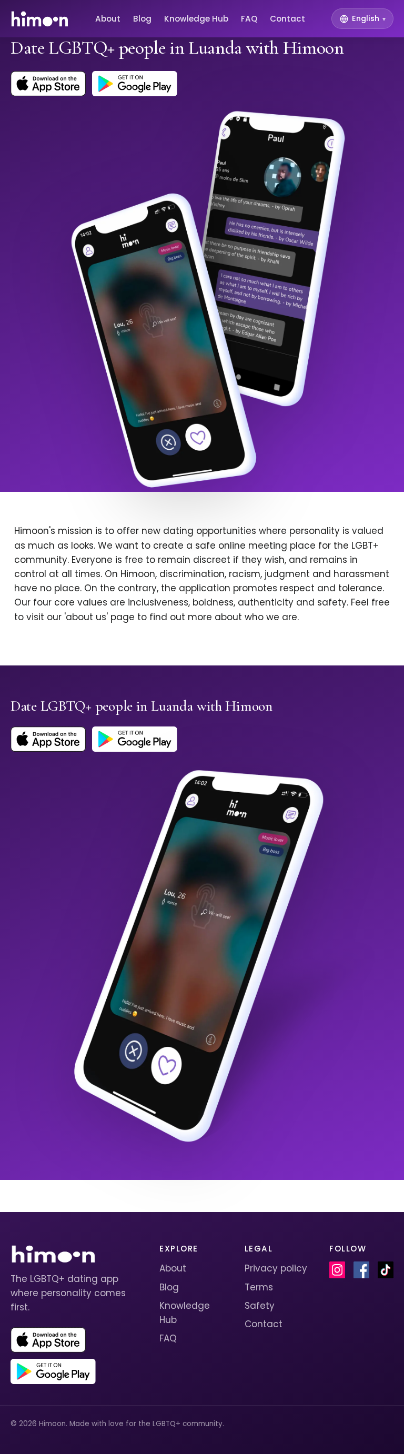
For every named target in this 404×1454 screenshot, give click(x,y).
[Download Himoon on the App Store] (48, 83)
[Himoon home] (39, 19)
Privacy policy (276, 1268)
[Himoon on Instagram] (337, 1269)
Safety (260, 1305)
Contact (287, 18)
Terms (259, 1287)
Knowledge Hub (196, 18)
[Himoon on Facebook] (361, 1269)
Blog (142, 18)
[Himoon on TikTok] (385, 1269)
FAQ (249, 18)
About (107, 18)
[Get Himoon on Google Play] (134, 83)
